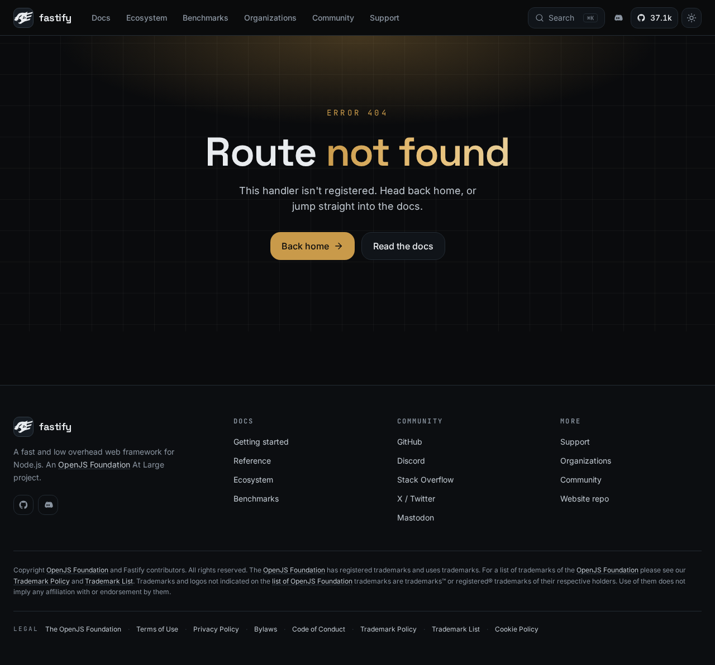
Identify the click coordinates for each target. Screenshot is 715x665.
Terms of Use (157, 629)
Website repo (584, 498)
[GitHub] (23, 505)
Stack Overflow (425, 479)
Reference (252, 460)
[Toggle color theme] (691, 18)
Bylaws (265, 629)
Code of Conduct (318, 629)
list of (281, 581)
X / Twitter (416, 498)
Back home (305, 246)
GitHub (409, 441)
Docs (101, 17)
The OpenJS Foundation (83, 629)
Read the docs (403, 246)
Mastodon (415, 517)
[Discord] (48, 505)
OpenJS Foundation (94, 464)
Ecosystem (146, 17)
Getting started (261, 441)
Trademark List (109, 581)
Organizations (270, 17)
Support (384, 17)
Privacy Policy (216, 629)
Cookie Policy (516, 629)
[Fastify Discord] (617, 17)
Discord (411, 460)
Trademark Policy (41, 581)
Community (333, 17)
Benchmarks (205, 17)
